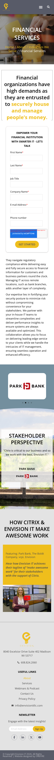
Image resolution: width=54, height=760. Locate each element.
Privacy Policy (27, 698)
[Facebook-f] (14, 737)
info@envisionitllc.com (29, 705)
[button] (40, 7)
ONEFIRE (40, 756)
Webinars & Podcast (27, 688)
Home (9, 47)
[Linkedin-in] (23, 737)
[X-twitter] (31, 737)
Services (27, 683)
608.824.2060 (29, 662)
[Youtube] (40, 737)
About (21, 47)
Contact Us (27, 693)
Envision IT (20, 754)
